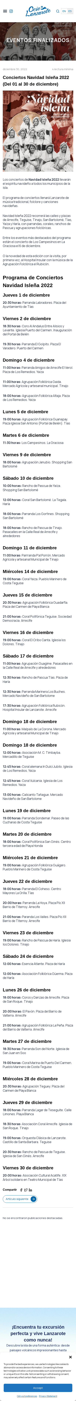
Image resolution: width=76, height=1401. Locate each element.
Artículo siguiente (17, 1199)
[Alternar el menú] (5, 11)
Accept (38, 1388)
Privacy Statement (48, 1396)
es (70, 11)
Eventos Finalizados (38, 40)
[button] (70, 1357)
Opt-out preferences (27, 1396)
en (64, 11)
